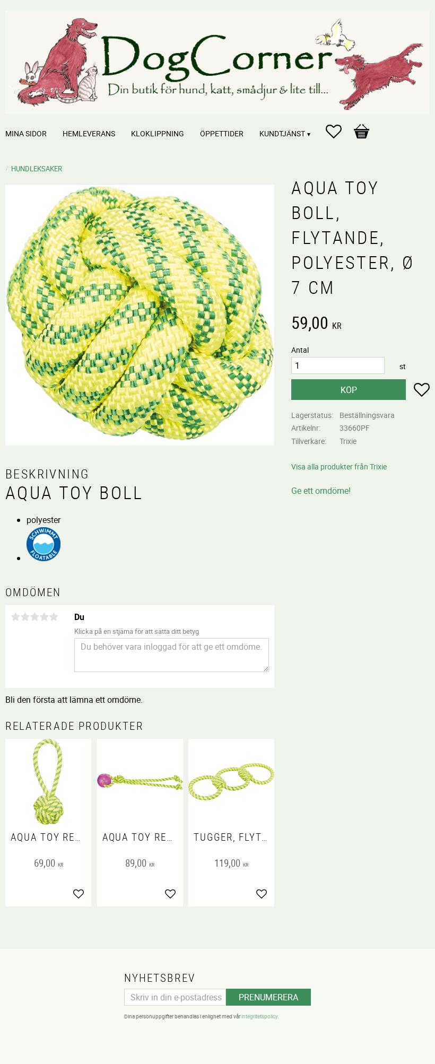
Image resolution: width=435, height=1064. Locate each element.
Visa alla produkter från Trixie (339, 466)
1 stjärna (15, 617)
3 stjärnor (34, 617)
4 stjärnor (44, 617)
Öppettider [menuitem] (221, 133)
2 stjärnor (25, 617)
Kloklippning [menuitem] (157, 133)
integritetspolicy (259, 1016)
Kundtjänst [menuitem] (282, 133)
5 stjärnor (53, 617)
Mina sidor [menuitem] (26, 133)
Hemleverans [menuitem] (89, 133)
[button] (339, 131)
